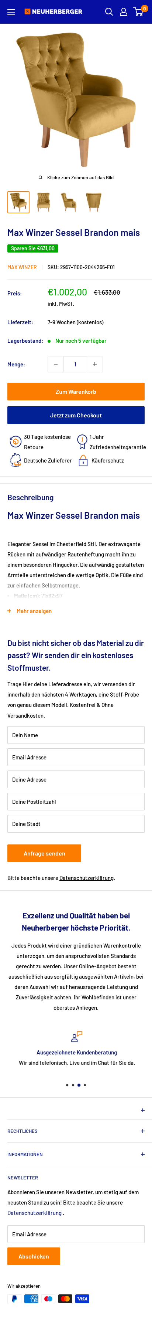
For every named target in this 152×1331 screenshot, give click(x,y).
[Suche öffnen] (109, 12)
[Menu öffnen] (11, 12)
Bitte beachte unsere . (61, 877)
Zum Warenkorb (76, 391)
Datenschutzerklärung (86, 877)
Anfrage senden (44, 853)
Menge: (16, 364)
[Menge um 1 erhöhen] (95, 364)
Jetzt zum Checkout (76, 415)
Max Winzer (22, 267)
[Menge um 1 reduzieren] (55, 364)
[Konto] (123, 12)
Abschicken (33, 1256)
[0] (138, 11)
